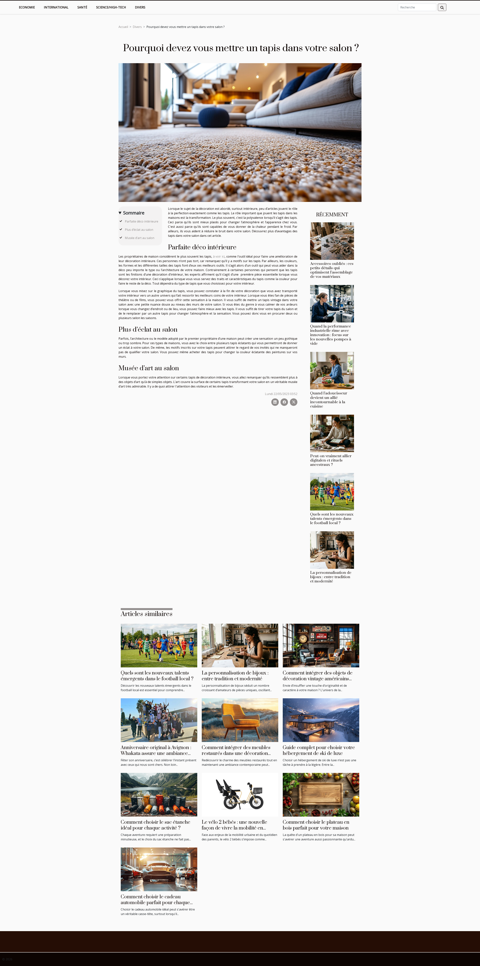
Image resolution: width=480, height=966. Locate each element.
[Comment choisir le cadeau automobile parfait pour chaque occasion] (159, 869)
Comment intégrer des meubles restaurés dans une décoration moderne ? (236, 753)
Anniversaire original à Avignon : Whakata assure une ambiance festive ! (156, 753)
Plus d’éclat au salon (139, 230)
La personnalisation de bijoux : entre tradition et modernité (330, 577)
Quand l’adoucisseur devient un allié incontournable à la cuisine (328, 400)
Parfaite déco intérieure (142, 221)
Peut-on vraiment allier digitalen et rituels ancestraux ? (331, 460)
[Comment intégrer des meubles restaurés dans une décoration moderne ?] (240, 720)
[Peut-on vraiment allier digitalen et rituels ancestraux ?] (332, 433)
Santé (82, 7)
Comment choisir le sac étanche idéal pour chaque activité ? (155, 825)
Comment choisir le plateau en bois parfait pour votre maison (316, 825)
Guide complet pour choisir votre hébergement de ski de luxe (319, 750)
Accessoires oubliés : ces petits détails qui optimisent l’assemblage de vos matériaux (331, 270)
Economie (27, 7)
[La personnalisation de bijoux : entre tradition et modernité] (332, 550)
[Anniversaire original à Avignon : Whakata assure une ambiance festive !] (159, 720)
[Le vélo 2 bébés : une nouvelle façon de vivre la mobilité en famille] (240, 794)
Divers (140, 7)
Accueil (123, 27)
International (56, 7)
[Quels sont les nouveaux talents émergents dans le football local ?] (332, 491)
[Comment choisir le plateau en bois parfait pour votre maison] (321, 794)
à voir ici (219, 256)
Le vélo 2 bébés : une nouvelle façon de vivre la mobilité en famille (234, 828)
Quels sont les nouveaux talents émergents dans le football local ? (331, 518)
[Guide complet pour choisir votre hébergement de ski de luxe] (321, 720)
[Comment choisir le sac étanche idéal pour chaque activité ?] (159, 794)
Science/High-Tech (111, 7)
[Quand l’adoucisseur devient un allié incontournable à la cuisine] (332, 370)
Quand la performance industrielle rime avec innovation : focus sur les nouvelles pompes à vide (330, 335)
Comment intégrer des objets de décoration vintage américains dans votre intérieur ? (317, 679)
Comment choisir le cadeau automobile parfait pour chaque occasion (155, 902)
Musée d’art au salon (140, 238)
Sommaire (133, 213)
